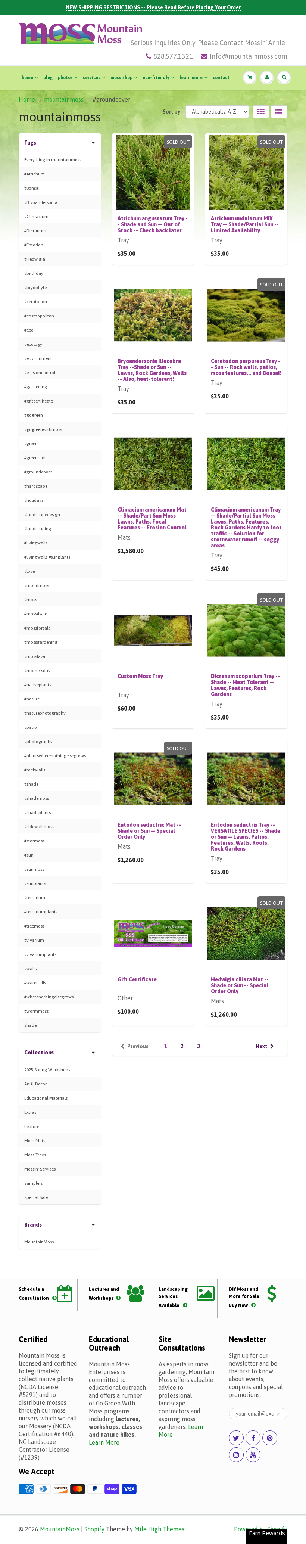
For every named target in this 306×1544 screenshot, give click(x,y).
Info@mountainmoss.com (248, 56)
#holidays (33, 500)
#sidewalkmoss (39, 826)
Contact (221, 77)
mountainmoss (64, 99)
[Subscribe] (278, 1414)
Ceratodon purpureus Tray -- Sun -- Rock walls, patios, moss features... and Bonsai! (246, 367)
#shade (31, 784)
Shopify (94, 1529)
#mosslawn (35, 656)
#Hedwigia (34, 259)
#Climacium (36, 216)
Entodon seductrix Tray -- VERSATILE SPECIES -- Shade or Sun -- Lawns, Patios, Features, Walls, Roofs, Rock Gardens (245, 837)
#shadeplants (37, 812)
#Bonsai (32, 188)
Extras (30, 1112)
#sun (29, 855)
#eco (29, 330)
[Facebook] (253, 1437)
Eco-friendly (156, 77)
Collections (39, 1053)
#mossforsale (37, 628)
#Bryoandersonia (40, 202)
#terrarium (34, 897)
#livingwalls (35, 543)
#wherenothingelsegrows (49, 997)
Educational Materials (46, 1098)
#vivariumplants (40, 954)
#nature (32, 699)
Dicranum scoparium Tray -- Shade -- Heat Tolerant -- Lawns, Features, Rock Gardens (245, 685)
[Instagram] (236, 1454)
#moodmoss (36, 585)
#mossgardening (40, 642)
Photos (65, 77)
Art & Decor (35, 1084)
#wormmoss (36, 1011)
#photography (38, 741)
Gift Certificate (137, 979)
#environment (38, 358)
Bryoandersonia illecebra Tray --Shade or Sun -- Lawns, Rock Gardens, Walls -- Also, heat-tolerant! (152, 370)
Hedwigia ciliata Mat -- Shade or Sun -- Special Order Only (240, 985)
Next (261, 1046)
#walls (30, 968)
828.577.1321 (173, 56)
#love (29, 571)
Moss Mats (34, 1140)
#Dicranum (35, 230)
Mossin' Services (40, 1169)
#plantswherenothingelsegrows (55, 755)
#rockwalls (34, 770)
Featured (33, 1126)
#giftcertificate (38, 401)
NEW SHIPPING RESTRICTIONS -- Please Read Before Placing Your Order (153, 7)
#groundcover (38, 472)
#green (31, 443)
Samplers (33, 1183)
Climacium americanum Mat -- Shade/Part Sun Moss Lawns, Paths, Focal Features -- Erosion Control (152, 519)
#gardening (35, 386)
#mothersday (37, 670)
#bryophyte (35, 287)
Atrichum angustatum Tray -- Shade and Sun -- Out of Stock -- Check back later (153, 224)
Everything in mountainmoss (52, 159)
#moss (30, 599)
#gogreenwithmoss (43, 429)
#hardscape (35, 486)
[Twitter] (236, 1437)
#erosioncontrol (39, 372)
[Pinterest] (269, 1437)
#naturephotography (45, 713)
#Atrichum (34, 174)
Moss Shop (121, 77)
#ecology (33, 344)
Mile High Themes (159, 1529)
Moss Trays (35, 1155)
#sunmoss (34, 869)
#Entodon (33, 245)
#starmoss (34, 841)
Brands (33, 1225)
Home (27, 77)
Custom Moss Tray (140, 676)
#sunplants (35, 883)
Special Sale (36, 1197)
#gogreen (33, 415)
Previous (138, 1046)
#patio (30, 727)
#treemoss (34, 926)
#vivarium (34, 940)
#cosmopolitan (39, 316)
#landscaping (37, 528)
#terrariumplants (40, 911)
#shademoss (36, 798)
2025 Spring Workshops (47, 1069)
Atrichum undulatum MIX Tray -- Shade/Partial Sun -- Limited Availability (245, 224)
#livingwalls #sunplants (47, 557)
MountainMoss (39, 1242)
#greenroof (35, 457)
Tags (30, 143)
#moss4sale (35, 613)
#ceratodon (35, 301)
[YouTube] (253, 1454)
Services (91, 77)
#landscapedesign (42, 514)
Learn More (191, 77)
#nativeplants (37, 684)
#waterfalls (35, 982)
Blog (48, 77)
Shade (30, 1025)
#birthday (33, 273)
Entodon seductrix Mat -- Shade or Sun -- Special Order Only (149, 831)
